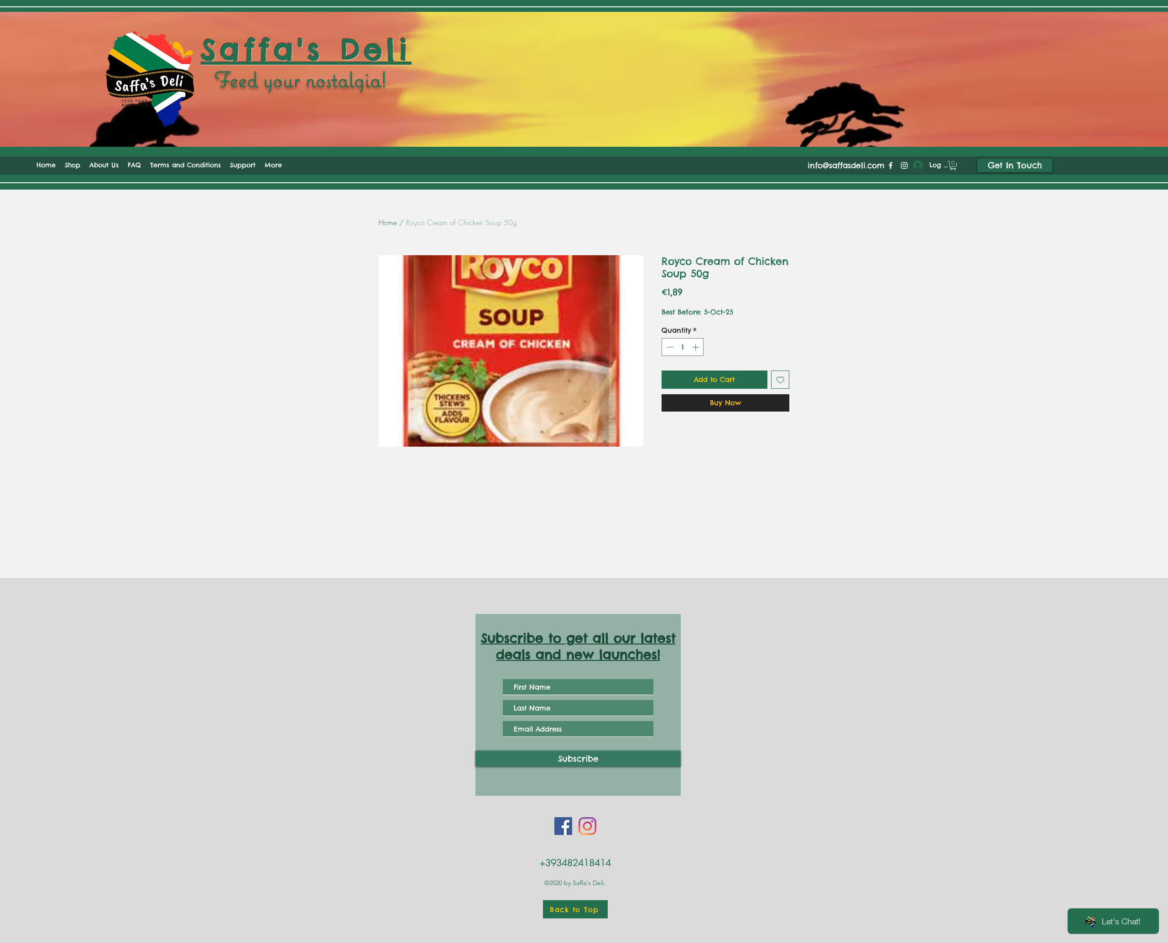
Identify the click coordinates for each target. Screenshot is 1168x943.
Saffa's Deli (306, 49)
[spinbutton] (682, 347)
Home (388, 222)
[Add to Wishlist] (780, 380)
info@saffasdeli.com (846, 165)
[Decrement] (669, 347)
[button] (953, 165)
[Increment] (696, 347)
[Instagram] (904, 165)
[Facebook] (890, 165)
